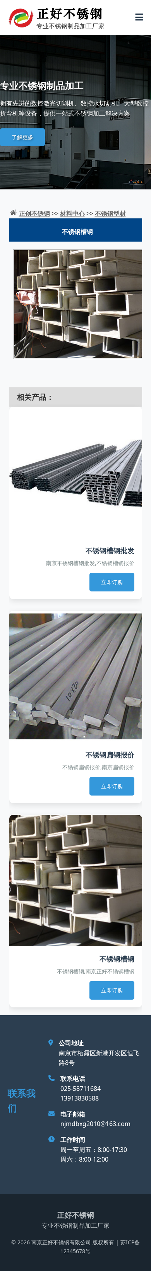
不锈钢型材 (110, 213)
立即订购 (112, 582)
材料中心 (72, 213)
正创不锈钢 (34, 213)
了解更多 (22, 137)
